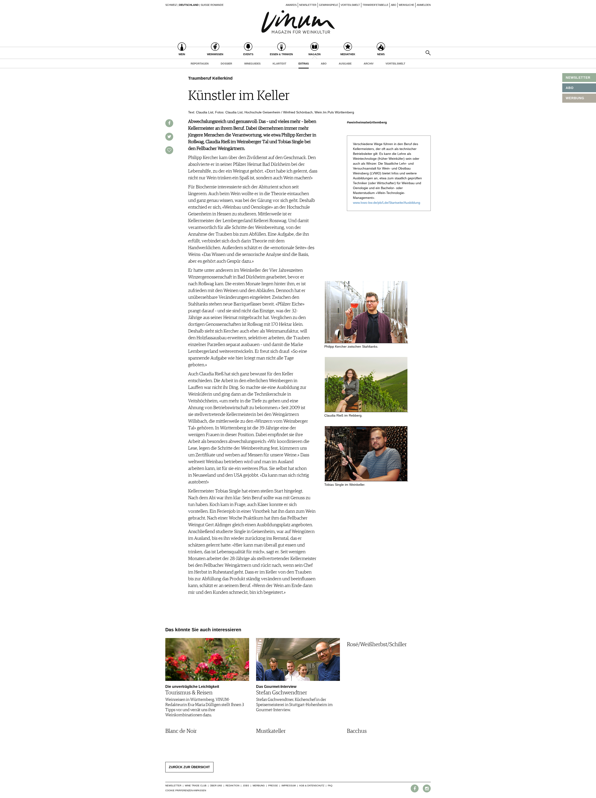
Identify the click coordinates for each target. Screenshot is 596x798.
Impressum (288, 785)
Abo (393, 4)
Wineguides (252, 63)
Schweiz (171, 4)
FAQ (330, 785)
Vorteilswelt (350, 4)
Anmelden (424, 4)
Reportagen (200, 63)
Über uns (216, 785)
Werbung (259, 785)
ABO (570, 88)
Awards (291, 4)
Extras (303, 63)
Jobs (246, 785)
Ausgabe (345, 63)
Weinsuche (406, 4)
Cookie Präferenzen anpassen (185, 790)
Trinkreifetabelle (375, 4)
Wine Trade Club (196, 785)
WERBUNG (575, 98)
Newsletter (307, 4)
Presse (273, 785)
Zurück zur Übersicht (189, 767)
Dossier (226, 63)
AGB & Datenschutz (311, 785)
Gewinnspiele (328, 4)
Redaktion (232, 785)
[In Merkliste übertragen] (169, 150)
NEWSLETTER (578, 77)
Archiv (368, 63)
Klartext (279, 63)
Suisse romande (212, 4)
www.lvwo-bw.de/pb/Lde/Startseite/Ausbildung (386, 202)
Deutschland (189, 4)
